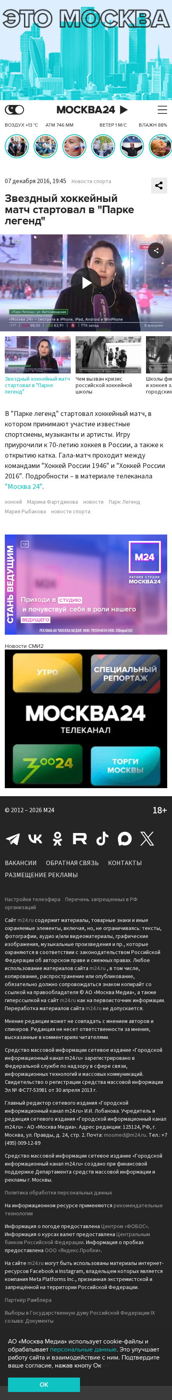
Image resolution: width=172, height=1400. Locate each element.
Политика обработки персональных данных (58, 1193)
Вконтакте (35, 839)
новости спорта (70, 511)
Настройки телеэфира (32, 900)
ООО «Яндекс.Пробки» (73, 1251)
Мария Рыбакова (25, 511)
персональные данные (83, 1350)
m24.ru (26, 920)
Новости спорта (91, 182)
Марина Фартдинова (52, 502)
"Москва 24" (23, 487)
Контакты (125, 863)
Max (125, 839)
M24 (48, 810)
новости (93, 502)
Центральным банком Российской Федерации (77, 1239)
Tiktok (102, 839)
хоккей (13, 502)
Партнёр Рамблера (28, 1300)
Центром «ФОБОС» (124, 1226)
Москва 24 (86, 110)
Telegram (13, 839)
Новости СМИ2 (24, 646)
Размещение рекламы (41, 875)
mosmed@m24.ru (125, 1135)
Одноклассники (58, 839)
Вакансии (21, 863)
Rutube (80, 839)
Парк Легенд (124, 502)
